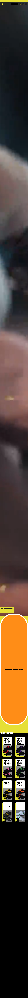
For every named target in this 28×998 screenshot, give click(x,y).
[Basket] (23, 4)
